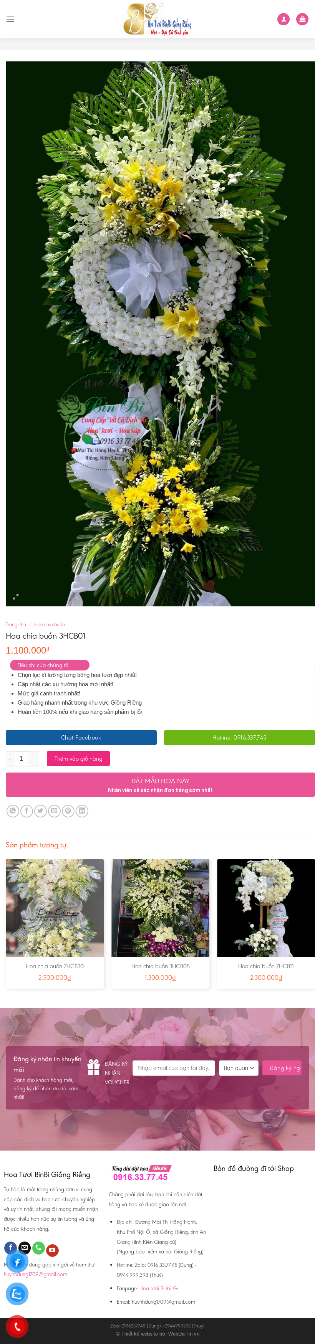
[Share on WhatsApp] (13, 811)
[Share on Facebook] (26, 811)
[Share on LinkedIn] (82, 811)
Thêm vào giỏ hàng (79, 758)
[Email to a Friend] (54, 811)
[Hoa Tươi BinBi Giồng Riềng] (158, 19)
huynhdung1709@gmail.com (35, 1274)
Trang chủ (16, 624)
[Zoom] (15, 596)
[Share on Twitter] (40, 811)
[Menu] (10, 19)
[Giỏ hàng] (302, 19)
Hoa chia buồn (49, 624)
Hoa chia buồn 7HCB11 (266, 966)
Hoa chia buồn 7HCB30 (55, 966)
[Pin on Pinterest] (68, 811)
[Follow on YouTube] (52, 1250)
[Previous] (6, 927)
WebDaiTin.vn (183, 1334)
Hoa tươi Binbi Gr (158, 1288)
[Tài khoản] (283, 19)
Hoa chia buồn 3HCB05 (160, 966)
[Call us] (38, 1248)
